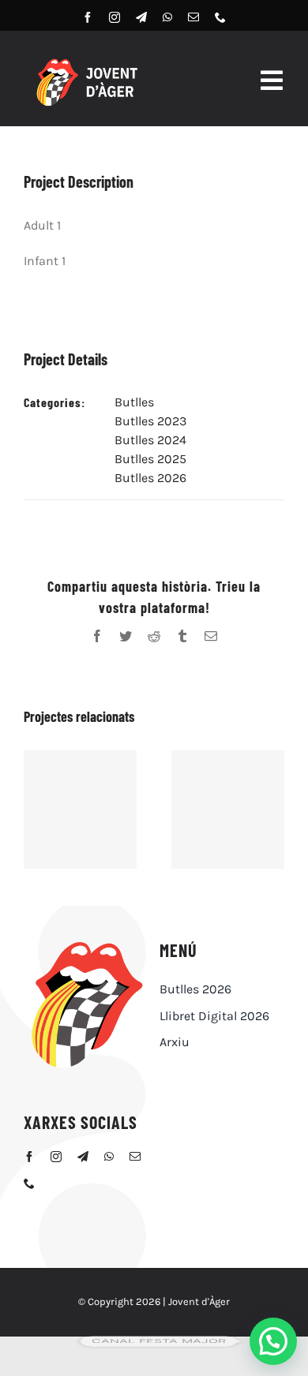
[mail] (193, 17)
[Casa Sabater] (227, 809)
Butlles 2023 (150, 420)
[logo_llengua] (86, 943)
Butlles (134, 401)
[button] (273, 1341)
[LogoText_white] (86, 61)
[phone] (220, 17)
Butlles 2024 (150, 439)
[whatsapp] (167, 17)
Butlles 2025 (150, 458)
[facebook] (87, 17)
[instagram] (114, 17)
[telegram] (141, 17)
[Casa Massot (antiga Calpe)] (80, 809)
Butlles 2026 (150, 477)
